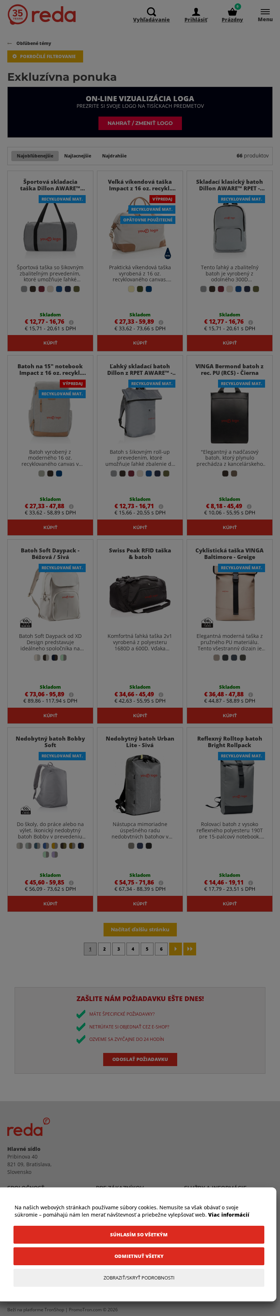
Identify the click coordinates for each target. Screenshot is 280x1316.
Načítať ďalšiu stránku (140, 929)
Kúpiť (50, 343)
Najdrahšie (114, 156)
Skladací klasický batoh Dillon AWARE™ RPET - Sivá (229, 188)
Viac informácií (228, 1214)
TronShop (54, 1310)
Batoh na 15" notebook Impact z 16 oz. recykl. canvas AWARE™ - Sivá (50, 372)
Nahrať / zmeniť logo (140, 122)
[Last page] (189, 949)
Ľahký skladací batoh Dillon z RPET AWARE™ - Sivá (139, 372)
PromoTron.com (85, 1310)
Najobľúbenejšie (35, 156)
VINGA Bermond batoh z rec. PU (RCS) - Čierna (229, 369)
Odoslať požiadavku (140, 1059)
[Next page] (175, 949)
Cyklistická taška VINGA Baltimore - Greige (229, 553)
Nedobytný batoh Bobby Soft (50, 742)
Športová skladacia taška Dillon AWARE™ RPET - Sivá (50, 188)
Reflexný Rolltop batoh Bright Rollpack (229, 742)
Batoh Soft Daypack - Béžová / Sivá (50, 553)
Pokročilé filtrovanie (48, 56)
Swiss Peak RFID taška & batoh (140, 553)
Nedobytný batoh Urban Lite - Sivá (140, 742)
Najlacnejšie (77, 156)
